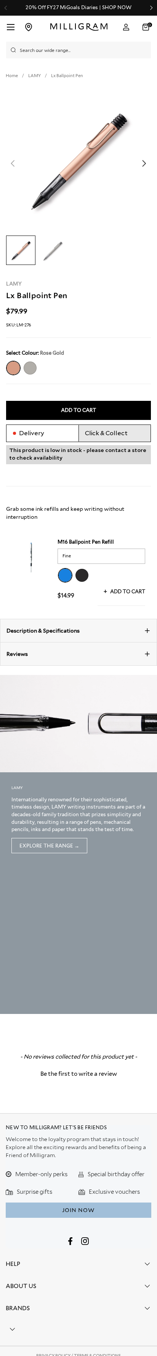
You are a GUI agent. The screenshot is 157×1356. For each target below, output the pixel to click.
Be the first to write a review (78, 1073)
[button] (147, 27)
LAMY (14, 284)
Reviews (17, 654)
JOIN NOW (78, 1210)
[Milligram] (79, 27)
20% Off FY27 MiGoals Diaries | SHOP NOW (78, 7)
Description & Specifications (43, 631)
